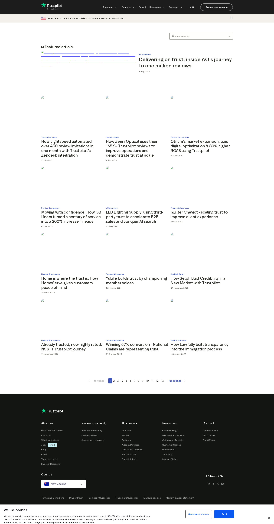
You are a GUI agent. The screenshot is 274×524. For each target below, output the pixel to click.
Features (126, 7)
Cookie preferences (198, 514)
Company (174, 7)
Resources (155, 7)
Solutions (108, 7)
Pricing (142, 7)
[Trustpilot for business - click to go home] (51, 7)
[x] (217, 484)
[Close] (231, 18)
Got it (224, 514)
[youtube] (222, 484)
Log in (192, 7)
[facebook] (213, 484)
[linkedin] (209, 484)
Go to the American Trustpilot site (105, 18)
